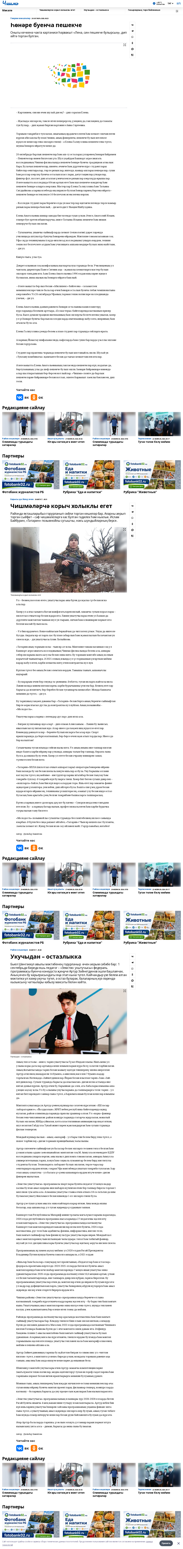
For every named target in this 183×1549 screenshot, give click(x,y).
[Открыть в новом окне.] (22, 397)
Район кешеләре (19, 950)
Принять (166, 1543)
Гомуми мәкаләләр (20, 18)
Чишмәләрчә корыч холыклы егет (57, 10)
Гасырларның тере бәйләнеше (144, 10)
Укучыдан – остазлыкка (96, 10)
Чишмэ (10, 3)
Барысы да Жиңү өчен (22, 499)
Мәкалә (7, 10)
